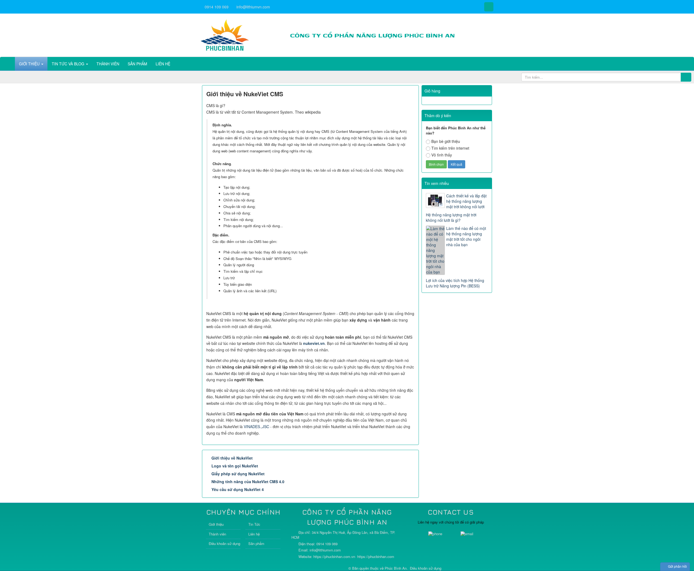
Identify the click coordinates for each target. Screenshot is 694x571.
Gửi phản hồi (677, 566)
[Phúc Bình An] (225, 34)
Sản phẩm (256, 543)
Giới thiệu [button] (30, 63)
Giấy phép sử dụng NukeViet (238, 473)
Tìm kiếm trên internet (450, 148)
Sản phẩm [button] (137, 63)
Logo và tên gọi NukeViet (234, 466)
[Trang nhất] (8, 63)
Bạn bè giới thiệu (445, 141)
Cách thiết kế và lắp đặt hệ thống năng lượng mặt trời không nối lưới (466, 201)
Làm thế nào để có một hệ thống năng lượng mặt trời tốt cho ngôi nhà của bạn (466, 236)
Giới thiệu (216, 524)
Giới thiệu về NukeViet (232, 458)
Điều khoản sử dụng (224, 543)
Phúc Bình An (396, 568)
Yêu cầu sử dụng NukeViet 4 (237, 489)
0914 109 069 (217, 6)
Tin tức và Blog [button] (68, 63)
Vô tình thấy (441, 155)
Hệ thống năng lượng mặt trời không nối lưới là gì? (451, 217)
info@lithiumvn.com (253, 6)
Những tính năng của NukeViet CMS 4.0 (247, 481)
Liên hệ (254, 534)
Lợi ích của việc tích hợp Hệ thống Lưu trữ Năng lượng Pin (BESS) (455, 283)
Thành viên (217, 534)
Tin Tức (254, 524)
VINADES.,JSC (256, 426)
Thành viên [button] (108, 63)
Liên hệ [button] (163, 63)
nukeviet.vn (314, 343)
